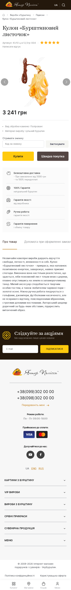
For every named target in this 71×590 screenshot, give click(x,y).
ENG (33, 468)
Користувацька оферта (53, 576)
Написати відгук (11, 47)
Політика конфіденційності (20, 576)
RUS (41, 468)
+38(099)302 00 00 (35, 392)
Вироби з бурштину (20, 15)
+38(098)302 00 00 (35, 398)
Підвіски (40, 15)
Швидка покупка (52, 156)
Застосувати (57, 144)
